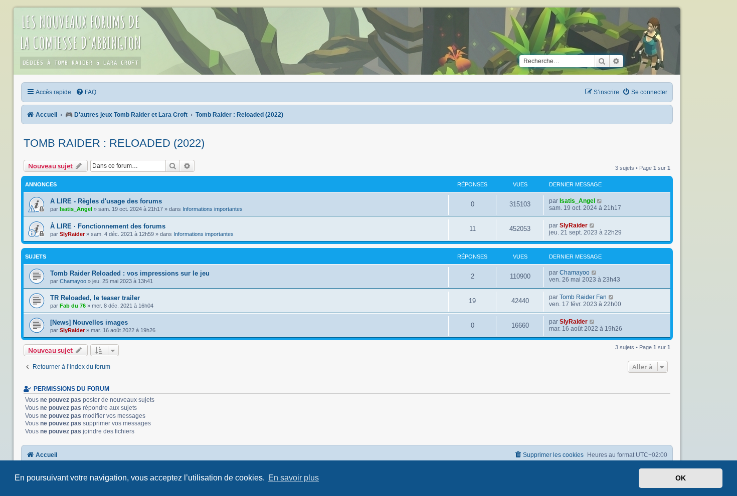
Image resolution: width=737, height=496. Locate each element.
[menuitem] (86, 92)
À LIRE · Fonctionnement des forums (107, 226)
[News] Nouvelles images (89, 322)
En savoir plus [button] (293, 477)
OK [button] (680, 478)
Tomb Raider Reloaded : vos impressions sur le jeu (130, 273)
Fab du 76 (73, 306)
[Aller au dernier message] (600, 200)
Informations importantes (212, 209)
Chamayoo (73, 281)
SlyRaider (72, 234)
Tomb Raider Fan (583, 297)
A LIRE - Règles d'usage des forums (106, 201)
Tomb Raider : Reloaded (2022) (114, 143)
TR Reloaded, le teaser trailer (95, 298)
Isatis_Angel (76, 209)
